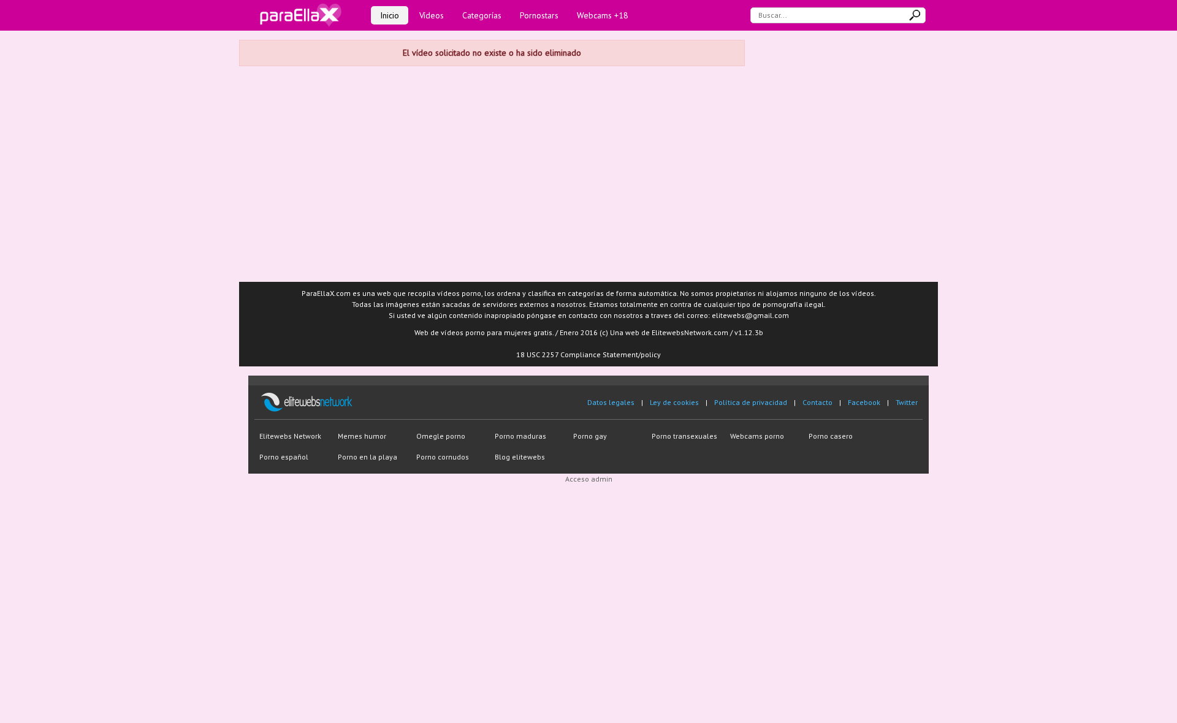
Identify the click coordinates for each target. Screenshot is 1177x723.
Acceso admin (588, 478)
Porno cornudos (442, 456)
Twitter (907, 402)
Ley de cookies (674, 402)
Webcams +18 (602, 15)
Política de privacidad (750, 402)
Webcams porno (757, 436)
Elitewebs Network (290, 436)
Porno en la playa (367, 456)
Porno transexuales (684, 436)
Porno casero (831, 436)
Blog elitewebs (520, 456)
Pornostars (539, 15)
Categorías (481, 15)
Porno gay (590, 436)
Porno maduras (520, 436)
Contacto (817, 402)
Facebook (864, 402)
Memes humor (362, 436)
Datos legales (610, 402)
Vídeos (431, 15)
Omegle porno (440, 436)
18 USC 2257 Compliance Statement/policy (588, 354)
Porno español (283, 456)
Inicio (389, 15)
